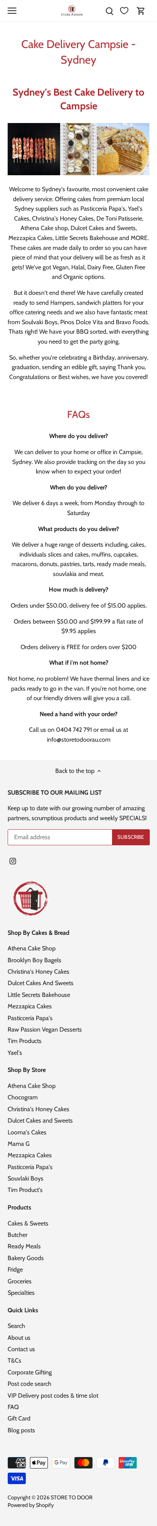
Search (16, 1325)
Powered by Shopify (31, 1505)
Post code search (29, 1383)
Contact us (21, 1349)
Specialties (21, 1292)
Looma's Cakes (27, 1132)
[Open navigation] (12, 11)
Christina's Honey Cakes (38, 971)
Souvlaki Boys (25, 1178)
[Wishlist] (124, 10)
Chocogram (23, 1097)
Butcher (17, 1234)
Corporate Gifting (30, 1372)
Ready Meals (24, 1246)
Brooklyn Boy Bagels (34, 960)
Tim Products (25, 1041)
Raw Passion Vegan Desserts (45, 1029)
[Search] (109, 10)
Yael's (15, 1052)
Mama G (19, 1143)
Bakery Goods (26, 1258)
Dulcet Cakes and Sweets (40, 1120)
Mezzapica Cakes (30, 1006)
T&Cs (14, 1360)
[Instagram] (13, 860)
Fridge (15, 1269)
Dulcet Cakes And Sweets (41, 983)
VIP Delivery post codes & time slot (53, 1395)
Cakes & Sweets (28, 1223)
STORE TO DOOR (72, 1497)
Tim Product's (25, 1189)
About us (19, 1337)
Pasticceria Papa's (30, 1018)
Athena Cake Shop (32, 948)
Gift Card (19, 1418)
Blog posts (21, 1430)
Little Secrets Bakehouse (39, 994)
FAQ (13, 1407)
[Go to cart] (141, 10)
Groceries (20, 1281)
